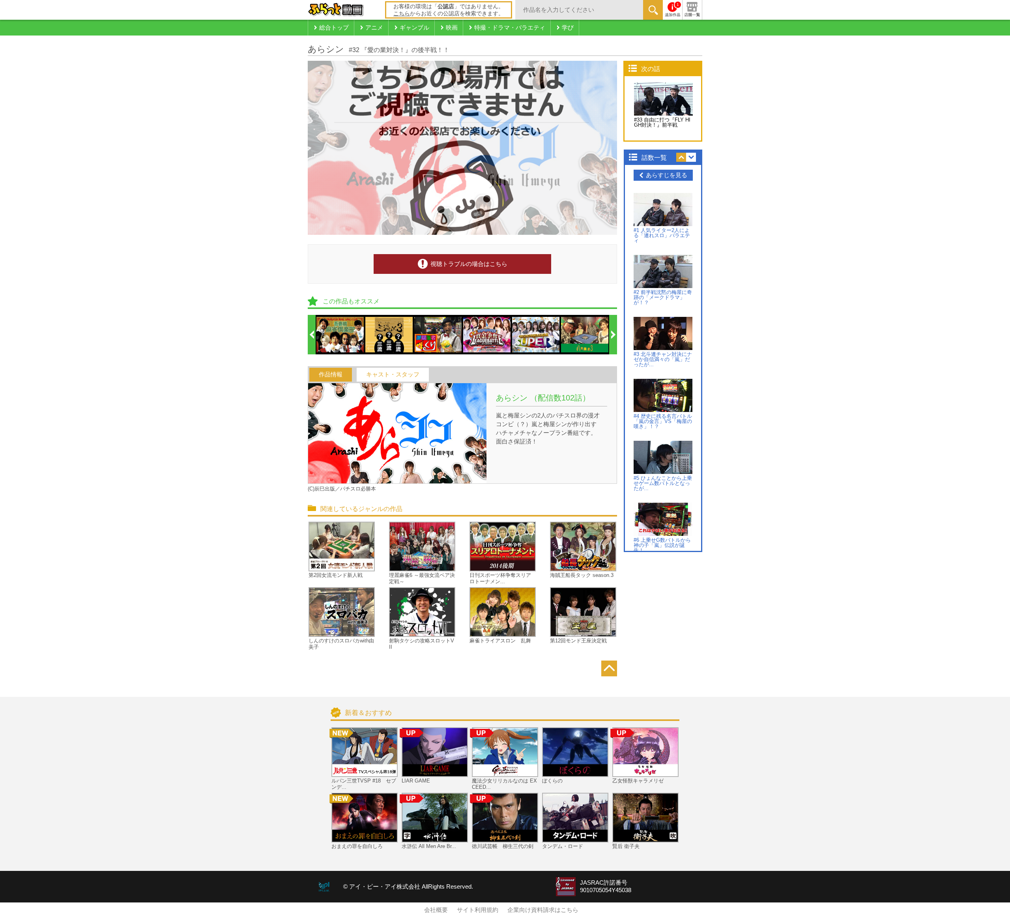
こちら (401, 13)
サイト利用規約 (477, 910)
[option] (340, 334)
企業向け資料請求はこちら (542, 910)
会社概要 (436, 910)
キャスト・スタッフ (392, 374)
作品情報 (330, 374)
